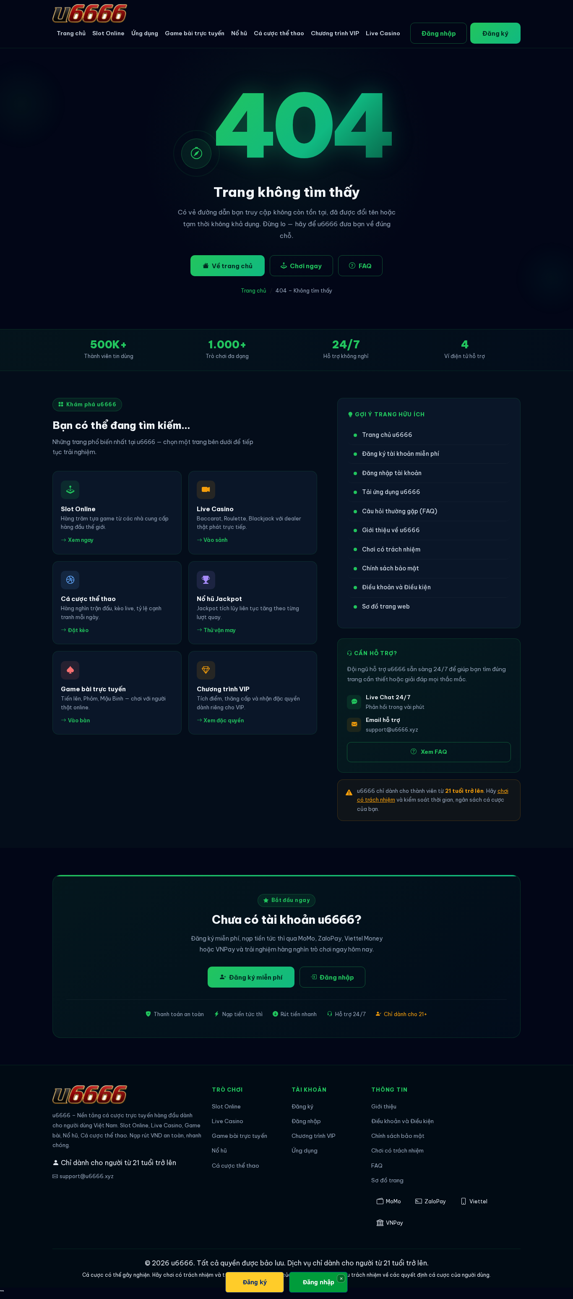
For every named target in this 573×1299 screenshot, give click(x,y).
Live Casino (383, 33)
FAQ (365, 266)
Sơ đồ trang (387, 1180)
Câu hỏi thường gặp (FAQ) (399, 511)
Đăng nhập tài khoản (392, 473)
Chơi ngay (306, 266)
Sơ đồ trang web (386, 606)
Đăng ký (495, 33)
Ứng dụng (144, 33)
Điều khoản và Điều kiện (396, 587)
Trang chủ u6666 (387, 435)
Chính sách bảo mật (390, 568)
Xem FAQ (434, 751)
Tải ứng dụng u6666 (391, 492)
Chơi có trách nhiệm (391, 549)
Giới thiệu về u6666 (391, 530)
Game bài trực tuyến (194, 33)
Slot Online (108, 33)
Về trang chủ (232, 266)
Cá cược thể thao (279, 33)
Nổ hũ (239, 33)
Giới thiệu (383, 1106)
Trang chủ (71, 33)
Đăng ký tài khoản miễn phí (400, 453)
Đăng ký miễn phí (255, 977)
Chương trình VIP (335, 33)
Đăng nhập (439, 33)
